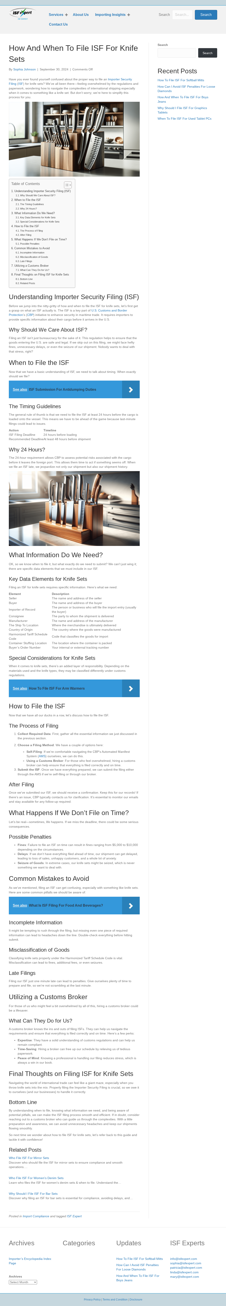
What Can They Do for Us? (34, 270)
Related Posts (27, 283)
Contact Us (58, 24)
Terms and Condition (115, 1299)
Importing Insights (110, 15)
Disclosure (136, 1299)
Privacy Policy (92, 1299)
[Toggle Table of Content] (66, 185)
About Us (81, 15)
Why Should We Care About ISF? (37, 195)
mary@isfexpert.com (184, 1276)
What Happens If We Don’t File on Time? (40, 239)
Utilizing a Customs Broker (31, 265)
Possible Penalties (30, 243)
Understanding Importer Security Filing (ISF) (42, 191)
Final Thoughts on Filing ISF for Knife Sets (41, 274)
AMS (42, 756)
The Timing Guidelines (32, 204)
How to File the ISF (26, 226)
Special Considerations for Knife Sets (40, 221)
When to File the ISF (27, 200)
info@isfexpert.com (183, 1259)
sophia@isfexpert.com (185, 1263)
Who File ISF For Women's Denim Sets (36, 1178)
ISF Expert (74, 1216)
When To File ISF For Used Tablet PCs (184, 118)
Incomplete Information (32, 252)
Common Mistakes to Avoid (32, 248)
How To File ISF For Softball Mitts (181, 80)
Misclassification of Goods (34, 257)
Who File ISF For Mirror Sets (29, 1158)
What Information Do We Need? (34, 213)
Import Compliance (36, 1216)
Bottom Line (26, 279)
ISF (20, 83)
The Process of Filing (31, 230)
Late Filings (26, 261)
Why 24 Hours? (28, 208)
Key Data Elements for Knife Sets (38, 217)
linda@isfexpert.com (184, 1272)
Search (164, 15)
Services (56, 15)
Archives (15, 1276)
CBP (30, 315)
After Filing (25, 235)
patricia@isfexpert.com (186, 1267)
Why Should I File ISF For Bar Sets (33, 1193)
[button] (66, 15)
